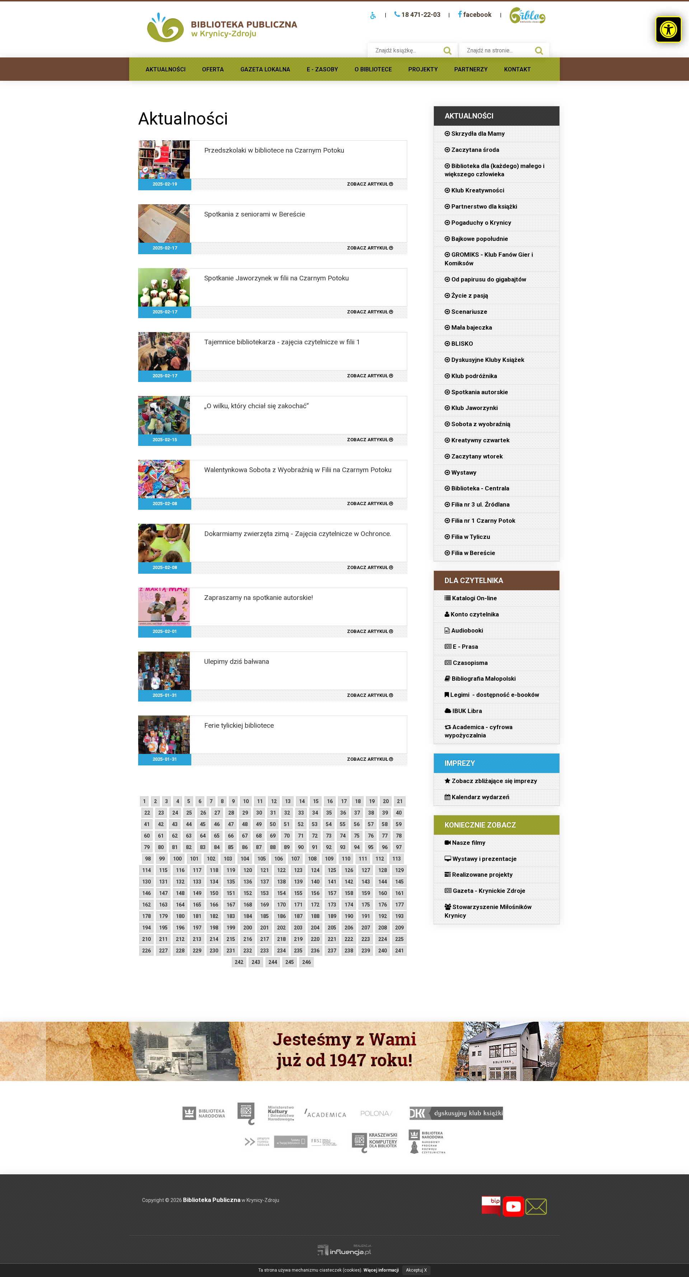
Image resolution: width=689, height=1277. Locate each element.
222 (348, 939)
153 (264, 893)
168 (247, 905)
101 (194, 859)
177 (399, 905)
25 (189, 813)
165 (197, 905)
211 (163, 939)
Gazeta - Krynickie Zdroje (488, 890)
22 (147, 813)
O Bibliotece (373, 69)
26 (203, 813)
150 (214, 893)
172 (315, 905)
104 (244, 859)
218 (281, 939)
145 (399, 882)
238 (348, 951)
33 (301, 813)
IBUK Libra (466, 710)
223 (365, 939)
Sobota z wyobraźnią (480, 424)
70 (287, 836)
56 (357, 824)
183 (230, 916)
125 (332, 870)
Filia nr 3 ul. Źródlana (480, 504)
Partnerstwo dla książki (483, 206)
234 (281, 951)
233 (264, 951)
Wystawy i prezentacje (484, 858)
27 (217, 813)
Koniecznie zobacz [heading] (480, 825)
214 (214, 939)
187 (298, 916)
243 (256, 962)
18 (358, 801)
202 (281, 928)
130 (146, 882)
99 (162, 859)
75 (357, 836)
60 (147, 836)
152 (247, 893)
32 (287, 813)
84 (217, 847)
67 (245, 836)
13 (288, 801)
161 (399, 893)
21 (400, 801)
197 (197, 928)
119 (230, 870)
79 (147, 847)
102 (211, 859)
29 (245, 813)
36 (343, 813)
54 (329, 824)
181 (197, 916)
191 (365, 916)
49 (259, 824)
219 (298, 939)
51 (287, 824)
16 (330, 801)
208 (382, 928)
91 (315, 847)
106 (278, 859)
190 (348, 916)
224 (382, 939)
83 (203, 847)
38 (371, 813)
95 (371, 847)
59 (399, 824)
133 (197, 882)
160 (382, 893)
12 (274, 801)
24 (175, 813)
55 (343, 824)
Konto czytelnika (474, 614)
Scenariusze (468, 311)
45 (203, 824)
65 (217, 836)
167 (230, 905)
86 (245, 847)
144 (382, 882)
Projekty (423, 69)
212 (180, 939)
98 (148, 859)
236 (315, 951)
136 (247, 882)
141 (332, 882)
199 (230, 928)
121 (264, 870)
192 (382, 916)
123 (298, 870)
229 (197, 951)
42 (161, 824)
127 (365, 870)
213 (197, 939)
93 (343, 847)
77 (385, 836)
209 (399, 928)
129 (399, 870)
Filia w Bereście (472, 552)
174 (348, 905)
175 (365, 905)
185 (264, 916)
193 (399, 916)
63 (189, 836)
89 (287, 847)
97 (399, 847)
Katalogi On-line (474, 598)
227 (163, 951)
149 (197, 893)
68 (259, 836)
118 (214, 870)
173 (332, 905)
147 (163, 893)
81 (175, 847)
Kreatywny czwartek (480, 440)
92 (329, 847)
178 (146, 916)
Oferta (213, 69)
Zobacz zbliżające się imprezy (493, 780)
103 (228, 859)
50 (273, 824)
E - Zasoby (322, 69)
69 (273, 836)
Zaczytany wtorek (476, 456)
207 (365, 928)
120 (247, 870)
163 (163, 905)
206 (348, 928)
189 (332, 916)
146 (146, 893)
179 (163, 916)
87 (259, 847)
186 (281, 916)
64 (203, 836)
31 (273, 813)
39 (385, 813)
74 (343, 836)
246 (306, 962)
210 (146, 939)
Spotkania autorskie (479, 392)
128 (382, 870)
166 (214, 905)
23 (161, 813)
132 (180, 882)
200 (247, 928)
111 (362, 859)
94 (357, 847)
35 (329, 813)
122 (281, 870)
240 (382, 951)
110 (346, 859)
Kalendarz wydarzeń (480, 797)
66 (231, 836)
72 (315, 836)
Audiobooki (466, 630)
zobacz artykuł (368, 184)
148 (180, 893)
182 (214, 916)
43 (175, 824)
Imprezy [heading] (460, 763)
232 (247, 951)
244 (272, 962)
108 (312, 859)
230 (214, 951)
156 (315, 893)
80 (161, 847)
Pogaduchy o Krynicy (480, 222)
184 (247, 916)
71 (301, 836)
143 (365, 882)
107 (295, 859)
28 (231, 813)
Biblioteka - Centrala (479, 488)
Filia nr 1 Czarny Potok (482, 520)
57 (371, 824)
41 (147, 824)
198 (214, 928)
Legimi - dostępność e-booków (494, 694)
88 (273, 847)
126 (348, 870)
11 (260, 801)
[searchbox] (405, 50)
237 (332, 951)
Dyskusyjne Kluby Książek (487, 359)
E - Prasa (464, 646)
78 (399, 836)
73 (329, 836)
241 (399, 951)
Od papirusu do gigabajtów (488, 279)
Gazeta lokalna (265, 69)
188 (315, 916)
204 (315, 928)
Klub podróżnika (473, 375)
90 (301, 847)
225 (399, 939)
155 (298, 893)
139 (298, 882)
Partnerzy (471, 69)
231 (230, 951)
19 (372, 801)
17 (344, 801)
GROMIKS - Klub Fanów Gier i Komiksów (489, 259)
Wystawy (463, 472)
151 (230, 893)
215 (230, 939)
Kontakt (517, 69)
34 (315, 813)
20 (386, 801)
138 (281, 882)
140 (315, 882)
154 (281, 893)
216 (247, 939)
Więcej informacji (381, 1270)
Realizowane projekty (482, 874)
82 (189, 847)
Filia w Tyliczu (470, 536)
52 (301, 824)
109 (329, 859)
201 (264, 928)
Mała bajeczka (471, 327)
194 (146, 928)
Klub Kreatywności (477, 190)
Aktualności (166, 69)
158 (348, 893)
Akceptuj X (416, 1270)
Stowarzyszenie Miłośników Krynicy (488, 911)
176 (382, 905)
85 (231, 847)
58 (385, 824)
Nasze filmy (468, 842)
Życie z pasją (469, 295)
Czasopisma (469, 662)
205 (332, 928)
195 (163, 928)
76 (371, 836)
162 (146, 905)
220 (315, 939)
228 (180, 951)
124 (315, 870)
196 (180, 928)
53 (315, 824)
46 (217, 824)
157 (332, 893)
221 (332, 939)
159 (365, 893)
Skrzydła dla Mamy (477, 133)
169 (264, 905)
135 (230, 882)
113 (396, 859)
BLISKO (461, 343)
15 (316, 801)
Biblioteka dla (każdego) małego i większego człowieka (494, 170)
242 (239, 962)
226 (146, 951)
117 (197, 870)
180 (180, 916)
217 (264, 939)
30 (259, 813)
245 (289, 962)
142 (348, 882)
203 (298, 928)
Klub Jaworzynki (474, 407)
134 (214, 882)
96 (385, 847)
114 (146, 870)
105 (261, 859)
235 (298, 951)
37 (357, 813)
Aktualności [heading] (469, 116)
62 (175, 836)
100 (177, 859)
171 (298, 905)
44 (189, 824)
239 (365, 951)
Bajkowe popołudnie (479, 238)
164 (180, 905)
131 (163, 882)
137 (264, 882)
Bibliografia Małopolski (483, 678)
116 (180, 870)
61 (161, 836)
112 (379, 859)
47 (231, 824)
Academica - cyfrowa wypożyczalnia (478, 731)
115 (163, 870)
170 (281, 905)
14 (302, 801)
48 (245, 824)
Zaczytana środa (474, 149)
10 (246, 801)
